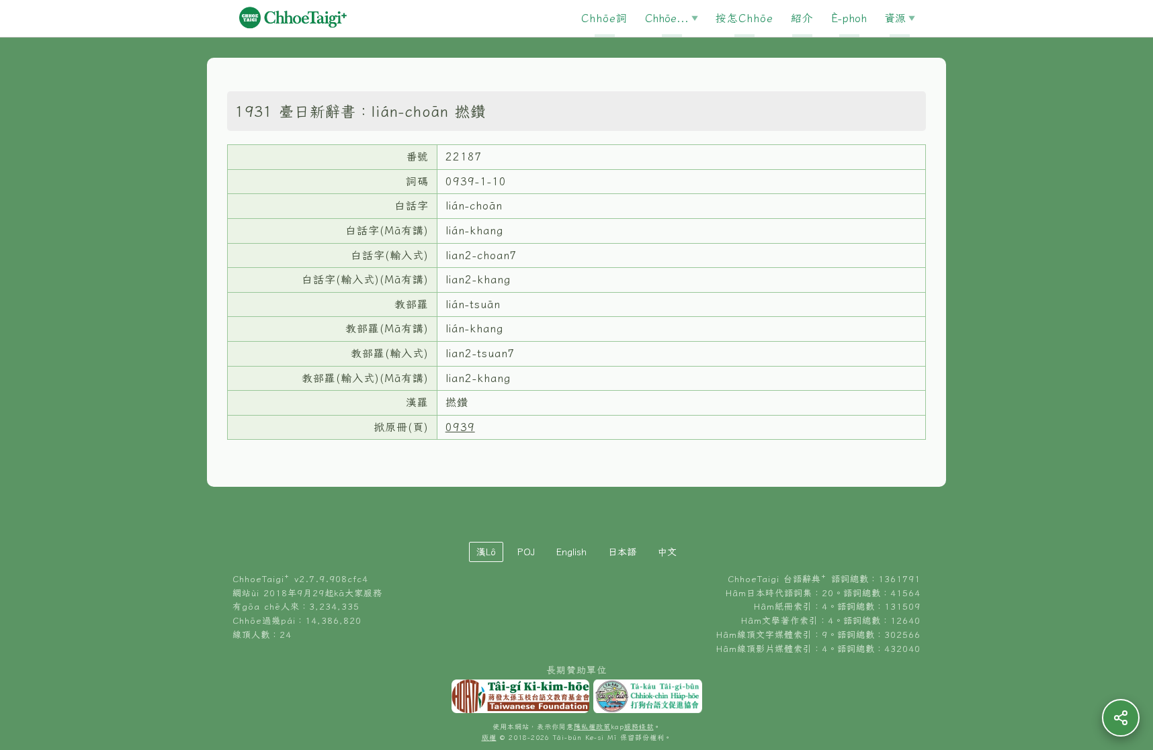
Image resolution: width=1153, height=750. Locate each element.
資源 (895, 18)
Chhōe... (667, 18)
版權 (489, 737)
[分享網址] (1121, 718)
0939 (460, 427)
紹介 (802, 18)
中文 (667, 552)
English (571, 552)
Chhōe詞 (604, 18)
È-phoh (849, 18)
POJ (526, 552)
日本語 (622, 552)
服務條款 (639, 727)
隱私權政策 (592, 727)
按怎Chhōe (744, 18)
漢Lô (486, 552)
